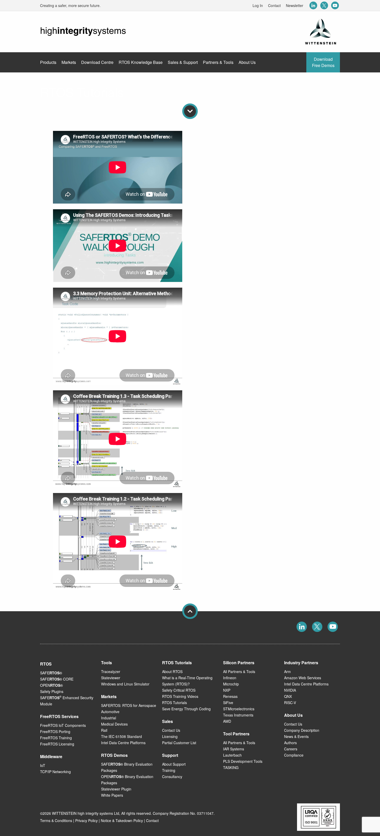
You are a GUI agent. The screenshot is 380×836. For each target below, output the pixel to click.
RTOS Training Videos (180, 696)
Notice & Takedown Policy (122, 820)
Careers (290, 748)
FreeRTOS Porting (55, 731)
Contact (274, 5)
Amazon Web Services (302, 677)
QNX (288, 696)
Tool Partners (236, 734)
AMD (227, 721)
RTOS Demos (114, 755)
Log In (258, 5)
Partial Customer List (179, 742)
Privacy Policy (86, 820)
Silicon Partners (238, 663)
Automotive (110, 711)
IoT (42, 765)
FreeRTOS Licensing (57, 744)
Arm (287, 671)
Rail (104, 730)
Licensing (170, 736)
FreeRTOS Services (59, 716)
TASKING (231, 767)
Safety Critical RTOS (178, 690)
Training (168, 770)
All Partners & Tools (239, 671)
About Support (174, 764)
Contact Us (171, 730)
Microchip (231, 683)
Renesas (230, 696)
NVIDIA (290, 690)
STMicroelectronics (238, 708)
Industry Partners (301, 663)
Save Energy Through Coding (186, 708)
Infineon (229, 677)
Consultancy (172, 776)
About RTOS (172, 671)
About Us (293, 715)
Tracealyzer (110, 671)
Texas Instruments (238, 715)
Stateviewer (110, 677)
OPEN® (51, 685)
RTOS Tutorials (174, 702)
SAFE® (51, 672)
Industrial (108, 717)
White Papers (112, 795)
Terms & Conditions (56, 820)
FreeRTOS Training (56, 737)
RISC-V (290, 702)
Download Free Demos (323, 62)
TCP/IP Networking (55, 771)
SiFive (228, 702)
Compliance (293, 755)
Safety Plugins (51, 691)
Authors (290, 742)
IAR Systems (233, 748)
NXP (226, 690)
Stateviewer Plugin (116, 789)
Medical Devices (114, 724)
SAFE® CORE (56, 679)
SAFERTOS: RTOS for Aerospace (128, 705)
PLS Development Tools (242, 761)
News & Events (296, 736)
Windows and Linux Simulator (125, 683)
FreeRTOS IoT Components (63, 725)
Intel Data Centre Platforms (123, 742)
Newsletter (294, 5)
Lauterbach (232, 755)
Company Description (301, 730)
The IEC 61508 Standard (121, 736)
